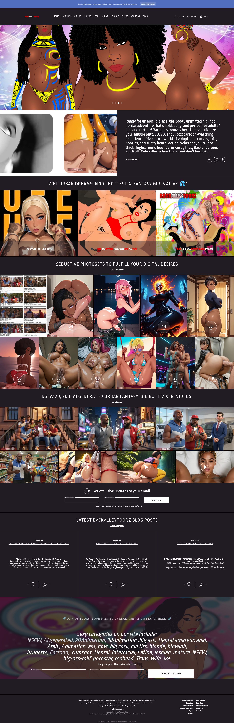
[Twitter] (216, 160)
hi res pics (119, 248)
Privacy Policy (199, 703)
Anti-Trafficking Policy (202, 705)
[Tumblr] (209, 160)
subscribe (157, 500)
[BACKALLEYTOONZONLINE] (32, 16)
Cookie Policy (199, 708)
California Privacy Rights (186, 708)
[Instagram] (222, 160)
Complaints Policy (188, 705)
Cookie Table (199, 711)
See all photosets (117, 270)
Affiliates (190, 713)
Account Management (187, 700)
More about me (131, 159)
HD (133, 248)
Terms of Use (189, 703)
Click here (112, 700)
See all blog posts (117, 526)
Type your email (110, 497)
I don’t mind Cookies (148, 4)
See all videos (117, 402)
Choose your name (37, 669)
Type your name (70, 497)
